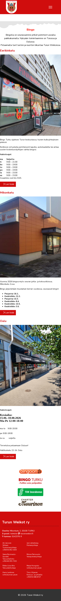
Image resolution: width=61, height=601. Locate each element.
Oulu (3, 321)
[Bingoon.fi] (30, 471)
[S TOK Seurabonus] (30, 492)
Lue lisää (9, 184)
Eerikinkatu (7, 50)
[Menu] (50, 7)
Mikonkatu (7, 192)
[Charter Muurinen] (30, 502)
